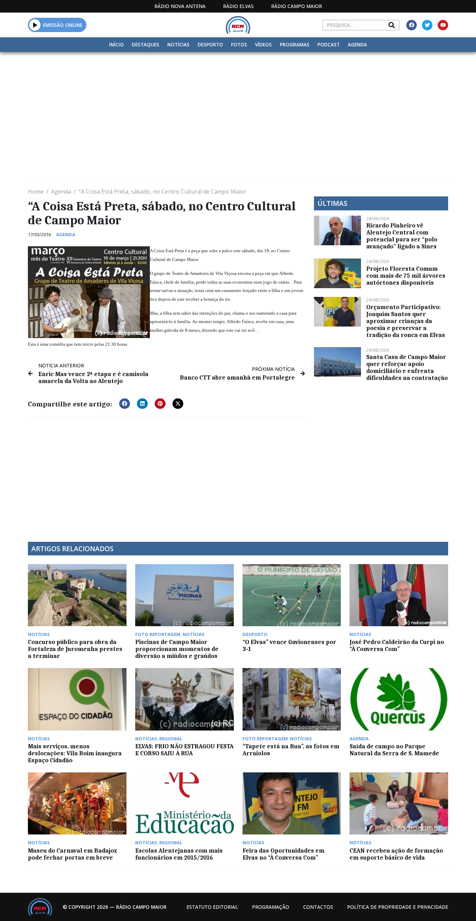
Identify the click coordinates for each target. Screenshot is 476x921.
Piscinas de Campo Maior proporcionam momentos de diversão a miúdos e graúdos (176, 648)
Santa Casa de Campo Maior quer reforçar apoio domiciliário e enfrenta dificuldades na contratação (407, 367)
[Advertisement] (238, 104)
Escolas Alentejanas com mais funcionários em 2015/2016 (179, 854)
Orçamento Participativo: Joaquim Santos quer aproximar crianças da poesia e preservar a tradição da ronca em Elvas (405, 321)
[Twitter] (427, 25)
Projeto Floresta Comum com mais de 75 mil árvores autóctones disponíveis (405, 275)
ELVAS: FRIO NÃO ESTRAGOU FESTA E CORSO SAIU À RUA (184, 750)
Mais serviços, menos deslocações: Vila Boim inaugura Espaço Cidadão (75, 753)
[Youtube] (443, 25)
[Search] (391, 25)
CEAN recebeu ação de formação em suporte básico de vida (396, 854)
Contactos (318, 907)
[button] (35, 24)
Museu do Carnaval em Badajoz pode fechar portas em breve (72, 854)
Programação (270, 907)
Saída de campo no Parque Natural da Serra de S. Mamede (394, 750)
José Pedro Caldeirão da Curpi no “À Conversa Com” (397, 645)
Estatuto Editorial (212, 907)
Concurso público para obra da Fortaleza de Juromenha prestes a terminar (75, 648)
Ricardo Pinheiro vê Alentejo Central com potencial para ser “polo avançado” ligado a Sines (401, 236)
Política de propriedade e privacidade (397, 907)
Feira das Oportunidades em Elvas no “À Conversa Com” (283, 854)
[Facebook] (411, 25)
